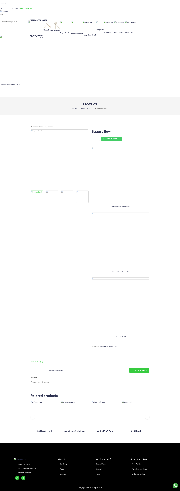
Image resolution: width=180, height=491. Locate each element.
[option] (36, 197)
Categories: (95, 346)
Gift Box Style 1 (44, 431)
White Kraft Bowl (105, 431)
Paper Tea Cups (65, 33)
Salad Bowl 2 (129, 33)
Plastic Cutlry (55, 31)
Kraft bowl (86, 109)
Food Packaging (77, 33)
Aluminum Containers (74, 431)
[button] (147, 417)
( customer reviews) (56, 370)
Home (74, 109)
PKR (1, 15)
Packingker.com (96, 488)
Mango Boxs (108, 32)
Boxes (102, 346)
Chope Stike (47, 30)
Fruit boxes (109, 346)
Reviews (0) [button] (37, 361)
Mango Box (100, 30)
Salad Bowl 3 (118, 33)
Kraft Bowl (136, 431)
